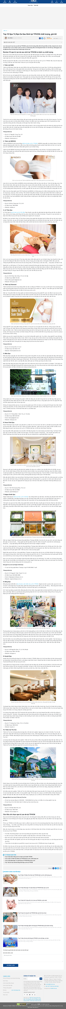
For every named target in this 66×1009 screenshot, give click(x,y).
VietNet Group (53, 988)
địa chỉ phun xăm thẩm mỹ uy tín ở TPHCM (27, 584)
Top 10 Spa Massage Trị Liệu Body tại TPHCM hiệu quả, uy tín (20, 860)
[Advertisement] (33, 18)
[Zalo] (56, 868)
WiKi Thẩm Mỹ (30, 1000)
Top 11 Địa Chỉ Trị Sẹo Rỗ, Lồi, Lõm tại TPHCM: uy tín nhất (32, 900)
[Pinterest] (45, 38)
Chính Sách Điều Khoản (8, 983)
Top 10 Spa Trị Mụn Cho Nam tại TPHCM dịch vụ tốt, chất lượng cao (21, 858)
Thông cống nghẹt (7, 987)
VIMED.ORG (6, 976)
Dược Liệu (30, 5)
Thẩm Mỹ (36, 5)
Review (4, 990)
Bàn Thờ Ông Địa (27, 999)
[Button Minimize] (61, 42)
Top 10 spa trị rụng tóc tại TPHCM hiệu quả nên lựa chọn (32, 913)
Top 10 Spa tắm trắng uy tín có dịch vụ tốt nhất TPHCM (18, 856)
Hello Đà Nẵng (35, 999)
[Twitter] (42, 38)
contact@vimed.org (50, 984)
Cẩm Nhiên (10, 38)
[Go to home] (1, 152)
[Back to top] (1, 161)
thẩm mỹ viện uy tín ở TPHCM (30, 143)
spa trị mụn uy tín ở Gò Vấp (18, 212)
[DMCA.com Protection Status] (21, 1004)
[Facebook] (40, 38)
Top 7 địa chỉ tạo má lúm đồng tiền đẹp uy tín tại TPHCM (19, 862)
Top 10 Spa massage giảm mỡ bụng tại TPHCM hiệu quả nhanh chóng (35, 925)
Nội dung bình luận (8, 952)
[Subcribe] (41, 979)
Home (6, 30)
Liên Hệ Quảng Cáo (15, 990)
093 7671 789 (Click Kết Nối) (52, 986)
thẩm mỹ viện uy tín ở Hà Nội (20, 496)
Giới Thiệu (5, 980)
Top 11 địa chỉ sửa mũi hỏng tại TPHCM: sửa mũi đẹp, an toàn (33, 938)
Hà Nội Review (37, 1000)
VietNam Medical (33, 1)
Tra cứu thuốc (6, 992)
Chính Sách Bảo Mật (7, 985)
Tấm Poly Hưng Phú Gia (34, 997)
